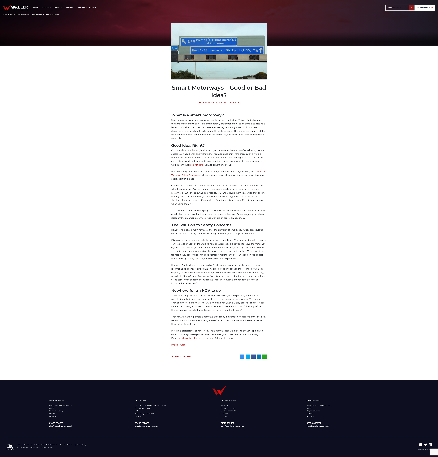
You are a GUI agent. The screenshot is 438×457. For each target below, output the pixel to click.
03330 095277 (313, 423)
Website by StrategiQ (425, 449)
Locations (69, 8)
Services (46, 8)
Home (19, 445)
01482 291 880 (142, 423)
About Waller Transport (49, 445)
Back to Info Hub (182, 356)
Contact (92, 8)
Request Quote (423, 7)
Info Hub (81, 8)
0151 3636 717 (227, 423)
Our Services (27, 445)
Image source (178, 345)
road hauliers (196, 165)
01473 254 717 (56, 423)
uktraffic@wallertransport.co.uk (60, 426)
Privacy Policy (81, 445)
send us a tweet (187, 338)
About (35, 8)
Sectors (57, 8)
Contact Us (70, 445)
